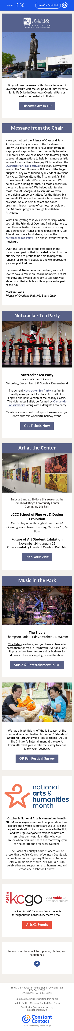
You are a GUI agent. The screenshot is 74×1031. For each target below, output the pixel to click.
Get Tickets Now (37, 426)
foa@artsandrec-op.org (41, 1007)
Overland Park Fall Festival (23, 166)
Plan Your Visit (37, 557)
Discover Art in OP (37, 106)
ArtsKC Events (37, 925)
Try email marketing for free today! (37, 1025)
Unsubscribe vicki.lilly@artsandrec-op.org (37, 999)
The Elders (15, 644)
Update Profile (20, 1003)
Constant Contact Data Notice (45, 1003)
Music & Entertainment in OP (37, 665)
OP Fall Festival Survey (37, 759)
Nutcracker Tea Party (19, 238)
